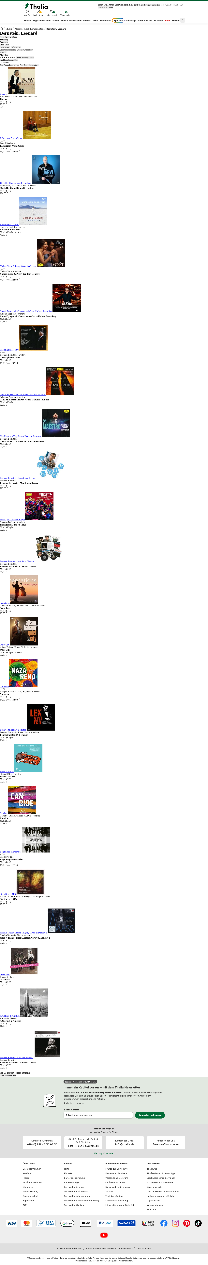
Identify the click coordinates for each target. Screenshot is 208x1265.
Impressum (28, 1200)
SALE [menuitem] (168, 20)
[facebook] (164, 1223)
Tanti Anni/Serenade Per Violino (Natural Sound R (23, 394)
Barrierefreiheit (30, 1196)
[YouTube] (104, 1235)
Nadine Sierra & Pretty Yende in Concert (18, 266)
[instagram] (175, 1223)
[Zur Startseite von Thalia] (37, 6)
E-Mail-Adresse (71, 1109)
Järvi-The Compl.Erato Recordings (16, 183)
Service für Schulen (74, 1186)
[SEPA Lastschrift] (46, 1223)
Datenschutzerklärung (116, 1200)
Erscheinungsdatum (8, 50)
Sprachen (4, 42)
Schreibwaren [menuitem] (144, 20)
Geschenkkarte (154, 1186)
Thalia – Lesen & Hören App (161, 1173)
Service (68, 1163)
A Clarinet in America (10, 1016)
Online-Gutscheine (115, 1182)
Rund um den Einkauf (116, 1163)
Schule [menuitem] (55, 20)
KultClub (151, 1209)
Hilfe (66, 1168)
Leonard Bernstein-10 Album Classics (17, 561)
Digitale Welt (153, 1200)
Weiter (182, 20)
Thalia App (152, 1168)
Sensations (5, 603)
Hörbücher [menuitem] (105, 20)
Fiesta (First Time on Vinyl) (12, 519)
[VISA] (11, 1223)
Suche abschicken (105, 7)
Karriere (27, 1173)
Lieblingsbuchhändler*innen (161, 1177)
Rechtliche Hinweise (74, 1103)
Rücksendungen (72, 1182)
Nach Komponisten (34, 28)
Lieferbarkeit (5, 47)
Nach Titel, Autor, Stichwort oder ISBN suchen (119, 5)
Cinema (3, 94)
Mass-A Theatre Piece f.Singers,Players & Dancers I (23, 932)
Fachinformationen (32, 1182)
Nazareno (4, 686)
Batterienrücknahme (74, 1177)
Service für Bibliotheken (76, 1191)
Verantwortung (30, 1191)
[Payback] (126, 1223)
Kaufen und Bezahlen (116, 1173)
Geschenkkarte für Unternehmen (163, 1191)
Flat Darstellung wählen (29, 65)
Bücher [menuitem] (27, 20)
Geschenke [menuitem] (178, 20)
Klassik (18, 28)
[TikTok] (198, 1223)
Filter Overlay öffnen (8, 37)
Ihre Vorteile (153, 1163)
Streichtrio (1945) (8, 894)
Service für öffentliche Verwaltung (81, 1200)
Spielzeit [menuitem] (118, 20)
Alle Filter (4, 55)
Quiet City (5, 644)
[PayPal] (105, 1223)
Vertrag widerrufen (104, 1153)
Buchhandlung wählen (25, 57)
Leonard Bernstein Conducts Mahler (16, 1057)
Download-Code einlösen (118, 1186)
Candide (4, 813)
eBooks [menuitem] (87, 20)
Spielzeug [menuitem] (130, 20)
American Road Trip (9, 224)
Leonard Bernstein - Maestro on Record (18, 478)
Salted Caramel (7, 771)
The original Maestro (9, 350)
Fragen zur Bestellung (116, 1168)
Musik (9, 28)
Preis (2, 45)
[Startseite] (1, 28)
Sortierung (4, 40)
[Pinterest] (186, 1223)
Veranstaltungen (155, 1205)
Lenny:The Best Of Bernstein (13, 730)
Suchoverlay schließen (150, 5)
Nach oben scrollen (8, 1075)
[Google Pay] (67, 1223)
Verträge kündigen (114, 1196)
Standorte (28, 1186)
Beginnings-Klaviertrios (11, 852)
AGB (25, 1205)
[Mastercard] (26, 1223)
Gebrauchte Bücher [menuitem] (71, 20)
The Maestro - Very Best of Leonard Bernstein (21, 436)
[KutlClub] (148, 1223)
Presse (26, 1177)
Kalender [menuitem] (158, 20)
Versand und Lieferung (116, 1177)
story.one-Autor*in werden (160, 1182)
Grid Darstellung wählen (9, 65)
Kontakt (68, 1173)
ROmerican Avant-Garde (11, 138)
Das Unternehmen (32, 1168)
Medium (3, 52)
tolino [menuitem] (95, 20)
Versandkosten (125, 1260)
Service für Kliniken (74, 1205)
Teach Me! (5, 974)
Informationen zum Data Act (119, 1205)
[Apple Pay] (86, 1223)
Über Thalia (29, 1163)
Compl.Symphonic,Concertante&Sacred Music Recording (26, 311)
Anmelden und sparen (150, 1115)
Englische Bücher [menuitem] (42, 20)
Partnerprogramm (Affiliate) (161, 1196)
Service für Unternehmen (77, 1196)
